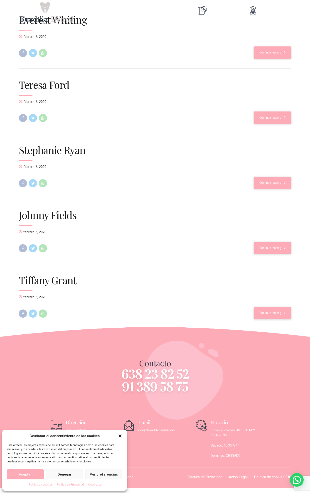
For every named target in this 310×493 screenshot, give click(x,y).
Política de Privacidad (70, 484)
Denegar (64, 474)
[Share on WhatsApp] (43, 53)
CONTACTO (188, 29)
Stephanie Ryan (52, 150)
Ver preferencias (104, 474)
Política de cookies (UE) (273, 477)
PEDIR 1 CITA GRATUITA (225, 29)
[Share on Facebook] (23, 53)
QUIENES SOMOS (56, 29)
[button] (120, 436)
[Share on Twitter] (33, 53)
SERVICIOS (88, 29)
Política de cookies (41, 484)
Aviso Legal (95, 484)
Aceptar (25, 474)
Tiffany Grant (47, 280)
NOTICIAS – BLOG (156, 29)
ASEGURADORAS (119, 29)
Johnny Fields (47, 215)
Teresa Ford (44, 84)
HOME (27, 29)
